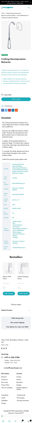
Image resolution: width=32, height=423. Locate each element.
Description (6, 117)
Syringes (18, 385)
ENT (14, 223)
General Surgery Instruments (13, 13)
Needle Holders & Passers (21, 388)
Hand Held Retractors (22, 15)
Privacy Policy (5, 385)
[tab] (6, 117)
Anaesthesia (4, 395)
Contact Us (4, 380)
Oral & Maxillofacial (18, 230)
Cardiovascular (17, 221)
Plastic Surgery (17, 232)
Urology (15, 237)
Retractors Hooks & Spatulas (8, 15)
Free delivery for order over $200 (17, 327)
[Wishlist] (6, 95)
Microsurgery (20, 398)
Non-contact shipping (17, 323)
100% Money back (17, 318)
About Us (4, 377)
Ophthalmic (4, 401)
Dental (3, 398)
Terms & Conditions (6, 388)
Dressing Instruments (23, 401)
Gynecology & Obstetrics (20, 228)
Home (2, 13)
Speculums (19, 382)
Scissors (18, 380)
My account (4, 382)
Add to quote (16, 99)
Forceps (18, 377)
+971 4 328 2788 (11, 357)
